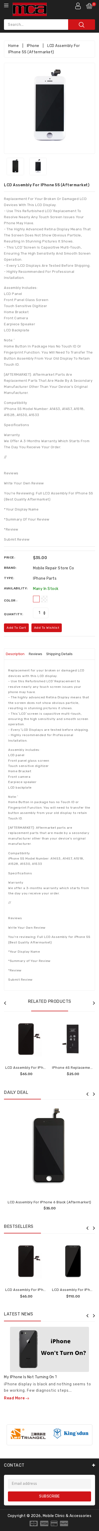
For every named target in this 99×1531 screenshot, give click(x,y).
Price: (9, 557)
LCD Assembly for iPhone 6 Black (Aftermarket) (49, 1202)
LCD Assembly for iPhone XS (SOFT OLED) (41, 1068)
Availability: (16, 588)
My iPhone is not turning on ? (30, 1377)
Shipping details (59, 654)
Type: (9, 578)
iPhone (33, 46)
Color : (10, 600)
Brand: (10, 568)
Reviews (35, 654)
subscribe (49, 1496)
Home (13, 46)
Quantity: (13, 614)
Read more (15, 1398)
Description (15, 654)
